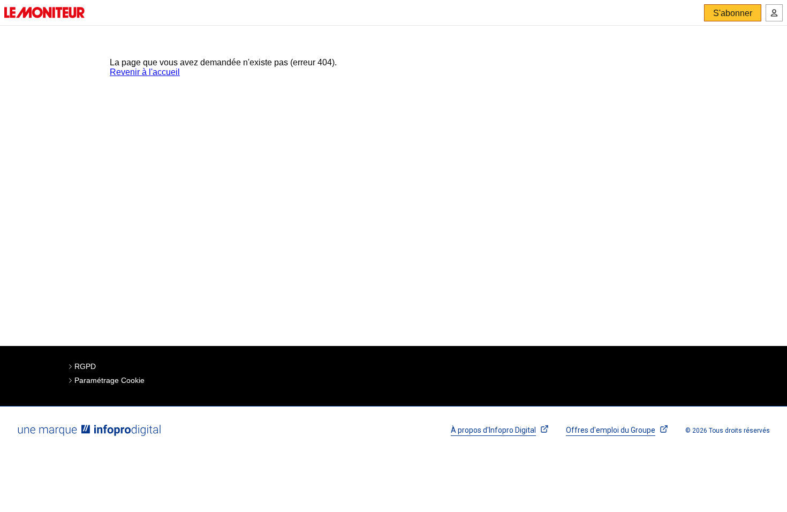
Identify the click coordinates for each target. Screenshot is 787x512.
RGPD (85, 366)
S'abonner (732, 13)
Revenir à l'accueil (145, 72)
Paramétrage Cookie (109, 380)
